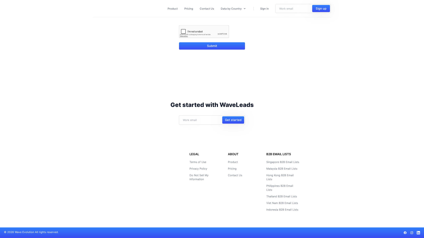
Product (173, 8)
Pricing (188, 8)
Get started (233, 120)
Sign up (321, 8)
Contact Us (207, 8)
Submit (212, 46)
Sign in (264, 8)
